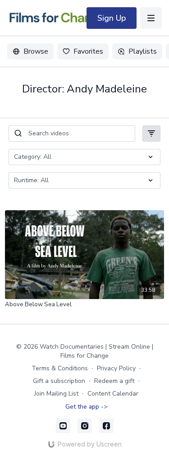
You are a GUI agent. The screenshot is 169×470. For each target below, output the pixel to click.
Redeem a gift (114, 381)
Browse (35, 51)
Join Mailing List (56, 393)
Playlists (142, 51)
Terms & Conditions (60, 368)
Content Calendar (112, 393)
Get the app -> (86, 406)
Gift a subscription (59, 381)
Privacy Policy (116, 368)
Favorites (88, 51)
